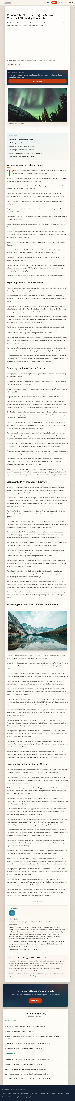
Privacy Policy (34, 1093)
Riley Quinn (12, 61)
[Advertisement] (37, 42)
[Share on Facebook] (12, 64)
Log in (47, 2)
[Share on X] (8, 64)
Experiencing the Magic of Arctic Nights (22, 157)
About (19, 976)
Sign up (54, 2)
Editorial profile (13, 950)
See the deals (37, 81)
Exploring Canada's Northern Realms (21, 143)
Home (8, 9)
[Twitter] (60, 2)
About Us (16, 1093)
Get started (35, 1001)
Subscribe (11, 1097)
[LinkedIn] (70, 2)
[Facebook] (62, 2)
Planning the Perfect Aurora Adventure (22, 150)
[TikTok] (72, 2)
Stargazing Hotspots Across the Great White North (26, 153)
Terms (4, 1097)
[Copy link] (19, 64)
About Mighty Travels (25, 950)
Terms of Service (45, 1093)
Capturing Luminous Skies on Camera (22, 146)
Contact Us (24, 1093)
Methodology (32, 976)
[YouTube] (67, 2)
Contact (34, 950)
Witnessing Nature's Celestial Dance (21, 139)
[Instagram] (65, 2)
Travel (14, 9)
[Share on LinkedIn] (15, 64)
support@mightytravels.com (29, 1097)
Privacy (67, 1093)
